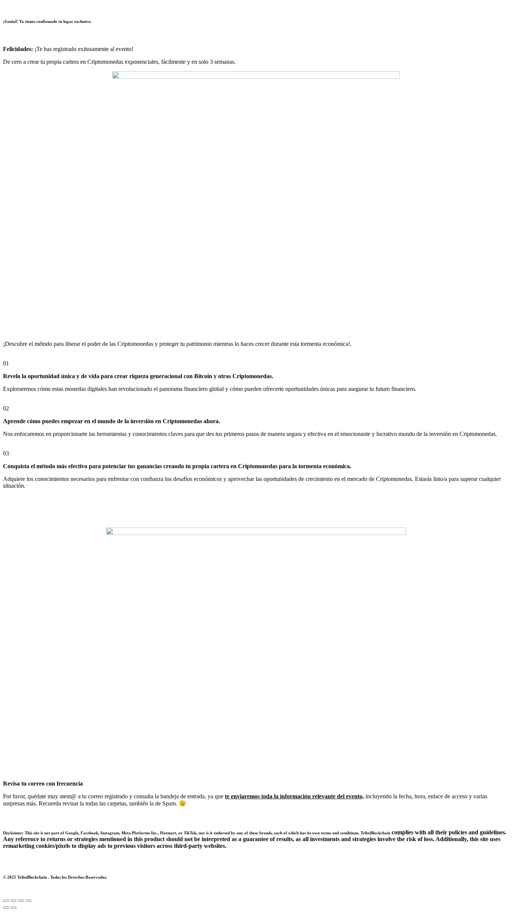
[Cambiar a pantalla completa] (13, 901)
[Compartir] (21, 901)
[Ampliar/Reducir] (6, 901)
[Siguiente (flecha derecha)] (13, 907)
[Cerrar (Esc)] (28, 901)
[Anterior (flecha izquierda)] (6, 907)
